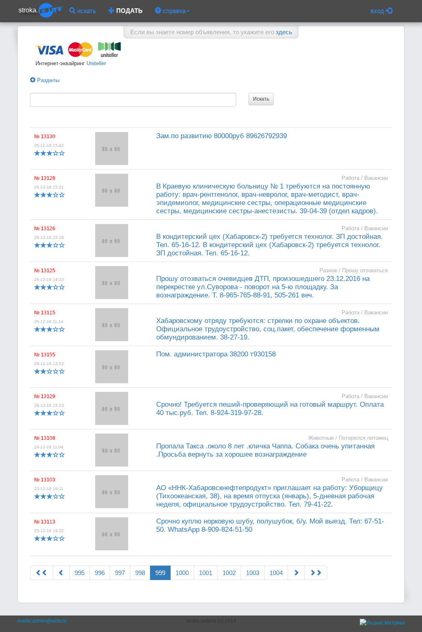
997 (120, 572)
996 (100, 572)
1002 (229, 572)
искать (85, 10)
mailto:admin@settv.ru (42, 621)
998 (140, 572)
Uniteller (95, 63)
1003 (252, 572)
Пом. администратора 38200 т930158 (216, 354)
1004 (276, 572)
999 (160, 572)
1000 (182, 572)
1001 (205, 572)
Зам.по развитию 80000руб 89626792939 (221, 136)
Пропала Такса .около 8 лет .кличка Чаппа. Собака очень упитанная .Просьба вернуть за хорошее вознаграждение (265, 450)
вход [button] (378, 10)
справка (173, 10)
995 (79, 572)
